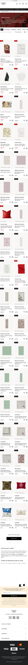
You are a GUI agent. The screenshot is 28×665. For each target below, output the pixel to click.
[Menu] (26, 3)
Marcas (19, 29)
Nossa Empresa (5, 638)
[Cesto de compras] (23, 3)
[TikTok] (18, 617)
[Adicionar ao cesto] (12, 65)
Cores (23, 29)
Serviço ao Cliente (6, 624)
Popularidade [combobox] (18, 32)
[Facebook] (10, 617)
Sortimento (4, 628)
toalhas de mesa (4, 555)
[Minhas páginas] (16, 3)
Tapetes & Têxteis (4, 11)
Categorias (13, 29)
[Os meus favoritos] (19, 3)
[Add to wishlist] (10, 65)
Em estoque (7, 29)
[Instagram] (14, 617)
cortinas (13, 554)
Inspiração (4, 633)
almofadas (20, 554)
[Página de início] (3, 4)
